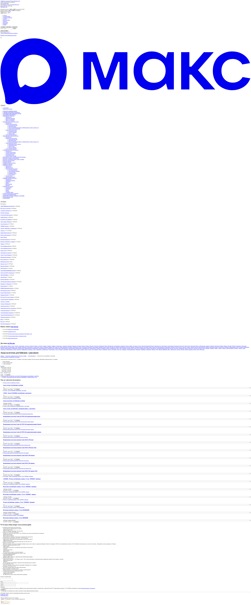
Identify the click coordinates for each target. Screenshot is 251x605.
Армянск (54, 346)
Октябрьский (113, 348)
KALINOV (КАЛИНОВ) (6, 219)
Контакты (5, 23)
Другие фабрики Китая (6, 246)
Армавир (49, 346)
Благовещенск (117, 346)
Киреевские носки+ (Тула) (6, 261)
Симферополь (24, 349)
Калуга (81, 347)
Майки (7, 182)
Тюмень (96, 349)
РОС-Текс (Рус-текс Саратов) (7, 297)
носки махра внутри (12, 125)
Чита (157, 349)
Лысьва (192, 347)
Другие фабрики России (6, 248)
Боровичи (123, 346)
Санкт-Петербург (229, 348)
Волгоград (181, 346)
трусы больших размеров (14, 171)
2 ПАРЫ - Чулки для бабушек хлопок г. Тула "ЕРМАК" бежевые (22, 479)
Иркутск (57, 347)
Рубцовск (207, 348)
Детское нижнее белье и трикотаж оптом (17, 336)
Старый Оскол (45, 349)
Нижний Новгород (43, 348)
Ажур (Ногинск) (4, 224)
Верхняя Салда (158, 346)
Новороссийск (71, 348)
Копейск (133, 347)
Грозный (229, 346)
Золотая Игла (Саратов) (6, 252)
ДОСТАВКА (8, 27)
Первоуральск (143, 348)
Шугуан (2, 321)
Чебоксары (138, 349)
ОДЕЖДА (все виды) (8, 186)
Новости (5, 21)
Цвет (4, 361)
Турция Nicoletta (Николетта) (7, 315)
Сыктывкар (65, 349)
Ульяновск (105, 349)
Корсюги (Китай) (4, 266)
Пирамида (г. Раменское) (6, 283)
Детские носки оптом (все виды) (11, 150)
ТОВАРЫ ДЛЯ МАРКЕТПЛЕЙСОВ (11, 112)
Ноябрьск (104, 348)
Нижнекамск (35, 348)
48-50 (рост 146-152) (6, 367)
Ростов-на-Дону (201, 348)
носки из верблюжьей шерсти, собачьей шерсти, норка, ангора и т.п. (23, 127)
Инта (54, 347)
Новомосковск (64, 348)
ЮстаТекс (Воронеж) (5, 323)
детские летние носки (10, 153)
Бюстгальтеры (9, 184)
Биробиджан (110, 346)
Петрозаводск (153, 348)
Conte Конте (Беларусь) (6, 210)
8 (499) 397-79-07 (6, 5)
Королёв (137, 347)
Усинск (109, 349)
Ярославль (202, 349)
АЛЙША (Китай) (4, 226)
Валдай (143, 346)
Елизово (19, 347)
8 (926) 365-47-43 (15, 4)
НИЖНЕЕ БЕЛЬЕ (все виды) (10, 178)
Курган (177, 347)
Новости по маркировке (13, 329)
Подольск (176, 348)
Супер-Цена (6, 107)
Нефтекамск (15, 348)
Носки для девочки (10, 120)
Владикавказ (171, 346)
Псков (186, 348)
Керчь (104, 347)
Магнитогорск (202, 347)
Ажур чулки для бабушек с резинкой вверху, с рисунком (19, 408)
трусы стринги (11, 174)
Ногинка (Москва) (5, 279)
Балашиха (74, 346)
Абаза (2, 346)
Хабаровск (124, 349)
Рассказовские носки (5, 290)
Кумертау (173, 347)
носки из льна (11, 133)
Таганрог (71, 349)
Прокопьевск (181, 348)
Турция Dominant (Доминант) (7, 312)
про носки (14, 326)
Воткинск (217, 346)
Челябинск (143, 349)
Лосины (7, 191)
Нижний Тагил (51, 348)
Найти (14, 28)
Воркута (208, 346)
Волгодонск (187, 346)
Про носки (5, 22)
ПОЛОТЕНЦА (6, 198)
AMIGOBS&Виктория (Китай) (7, 206)
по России (11, 343)
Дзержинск (238, 346)
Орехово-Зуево (130, 348)
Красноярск (167, 347)
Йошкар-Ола (66, 347)
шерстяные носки (12, 126)
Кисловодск (112, 347)
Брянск (130, 346)
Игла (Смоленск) (4, 259)
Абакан (5, 346)
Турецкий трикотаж (5, 310)
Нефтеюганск (21, 348)
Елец (16, 347)
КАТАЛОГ (3, 105)
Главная (5, 15)
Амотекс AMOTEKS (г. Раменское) (8, 228)
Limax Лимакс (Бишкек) (6, 221)
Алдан (12, 346)
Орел (120, 348)
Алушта (16, 346)
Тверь (78, 349)
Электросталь (173, 349)
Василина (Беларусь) (5, 239)
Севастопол (3, 349)
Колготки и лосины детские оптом (11, 158)
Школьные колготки (10, 118)
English (4, 24)
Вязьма (225, 346)
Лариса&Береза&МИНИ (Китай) (8, 270)
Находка (2, 348)
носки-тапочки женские (11, 148)
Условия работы (6, 16)
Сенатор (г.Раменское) (5, 303)
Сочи (34, 349)
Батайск (87, 346)
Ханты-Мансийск (131, 349)
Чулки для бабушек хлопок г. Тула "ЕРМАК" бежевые (19, 502)
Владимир (176, 346)
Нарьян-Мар (246, 347)
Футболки (8, 181)
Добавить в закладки (5, 1)
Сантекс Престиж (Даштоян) (7, 299)
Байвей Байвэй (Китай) (6, 232)
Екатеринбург (11, 347)
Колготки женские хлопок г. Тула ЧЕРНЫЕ (15, 517)
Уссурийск (114, 349)
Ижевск (50, 347)
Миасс (216, 347)
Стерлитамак (52, 349)
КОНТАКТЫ (14, 27)
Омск (117, 348)
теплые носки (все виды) (11, 124)
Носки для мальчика (10, 119)
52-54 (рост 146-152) (6, 368)
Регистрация (3, 3)
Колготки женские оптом (8, 160)
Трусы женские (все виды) (12, 168)
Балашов (79, 346)
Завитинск (24, 347)
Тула (93, 349)
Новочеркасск (93, 348)
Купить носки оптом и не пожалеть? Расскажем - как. (20, 333)
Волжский (193, 346)
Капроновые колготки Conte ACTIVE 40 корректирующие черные (22, 432)
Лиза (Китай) (3, 277)
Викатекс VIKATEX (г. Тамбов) (8, 241)
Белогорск (96, 346)
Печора (171, 348)
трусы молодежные (12, 170)
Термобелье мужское (10, 180)
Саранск (236, 348)
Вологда (197, 346)
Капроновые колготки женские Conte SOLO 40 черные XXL (20, 471)
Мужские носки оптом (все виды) (11, 121)
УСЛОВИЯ (3, 27)
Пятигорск (190, 348)
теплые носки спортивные (14, 128)
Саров (243, 348)
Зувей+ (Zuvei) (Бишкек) (6, 255)
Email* (2, 583)
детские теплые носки (11, 152)
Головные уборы (9, 192)
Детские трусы (9, 175)
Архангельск (59, 346)
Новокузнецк (58, 348)
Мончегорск (221, 347)
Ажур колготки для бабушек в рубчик (14, 401)
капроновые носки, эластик (14, 144)
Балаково (70, 346)
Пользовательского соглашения (88, 588)
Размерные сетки (12, 331)
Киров (108, 347)
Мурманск (227, 347)
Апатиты (40, 346)
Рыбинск (212, 348)
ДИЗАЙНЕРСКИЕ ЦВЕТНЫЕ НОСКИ (12, 113)
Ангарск (27, 346)
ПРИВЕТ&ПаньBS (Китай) (7, 288)
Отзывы (5, 18)
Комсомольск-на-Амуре (125, 347)
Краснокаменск (161, 347)
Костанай (141, 347)
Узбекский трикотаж (5, 317)
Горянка (2, 243)
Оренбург (124, 348)
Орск (135, 348)
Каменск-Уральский (87, 347)
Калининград (76, 347)
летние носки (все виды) (11, 130)
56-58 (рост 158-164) (6, 370)
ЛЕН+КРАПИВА (4, 275)
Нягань (107, 348)
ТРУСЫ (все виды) (8, 165)
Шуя (169, 349)
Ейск (7, 347)
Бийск (106, 346)
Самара (223, 348)
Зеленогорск (30, 347)
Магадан (196, 347)
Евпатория (244, 346)
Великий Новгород (149, 346)
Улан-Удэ (100, 349)
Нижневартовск (28, 348)
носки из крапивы (12, 132)
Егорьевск (3, 347)
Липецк (184, 347)
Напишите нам (4, 7)
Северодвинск (9, 349)
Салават (220, 348)
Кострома (146, 347)
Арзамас (45, 346)
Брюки (7, 190)
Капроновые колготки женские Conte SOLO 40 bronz (18, 439)
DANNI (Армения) (5, 212)
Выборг (221, 346)
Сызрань (61, 349)
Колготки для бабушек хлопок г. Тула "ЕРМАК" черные (19, 494)
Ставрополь (38, 349)
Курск (180, 347)
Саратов (240, 348)
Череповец (148, 349)
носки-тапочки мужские (11, 134)
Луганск (188, 347)
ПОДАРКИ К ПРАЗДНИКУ (9, 114)
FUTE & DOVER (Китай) (6, 215)
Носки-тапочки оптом (8, 197)
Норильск (99, 348)
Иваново (46, 347)
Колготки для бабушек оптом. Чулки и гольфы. (13, 159)
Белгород (92, 346)
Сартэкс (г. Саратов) (5, 301)
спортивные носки (12, 131)
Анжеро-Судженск (33, 346)
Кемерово (101, 347)
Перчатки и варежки (7, 164)
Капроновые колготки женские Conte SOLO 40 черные (19, 463)
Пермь (148, 348)
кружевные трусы (12, 173)
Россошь (195, 348)
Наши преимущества (12, 338)
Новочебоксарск (85, 348)
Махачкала (212, 347)
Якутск (195, 349)
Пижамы (8, 185)
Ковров (117, 347)
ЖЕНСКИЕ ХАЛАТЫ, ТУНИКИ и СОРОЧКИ (13, 195)
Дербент (234, 346)
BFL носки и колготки (6, 208)
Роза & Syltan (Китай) (5, 292)
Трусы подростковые (10, 177)
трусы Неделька (11, 172)
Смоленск (30, 349)
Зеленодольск (36, 347)
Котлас (150, 347)
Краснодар (154, 347)
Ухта (120, 349)
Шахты (160, 349)
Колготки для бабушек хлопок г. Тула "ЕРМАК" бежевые (19, 486)
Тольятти (82, 349)
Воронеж (213, 346)
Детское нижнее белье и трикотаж (10, 193)
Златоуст (42, 347)
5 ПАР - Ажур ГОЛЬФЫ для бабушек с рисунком (17, 393)
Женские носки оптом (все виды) (11, 135)
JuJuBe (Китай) (4, 217)
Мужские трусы (9, 167)
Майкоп (207, 347)
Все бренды (3, 201)
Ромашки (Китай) (4, 295)
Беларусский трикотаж (6, 235)
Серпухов (18, 349)
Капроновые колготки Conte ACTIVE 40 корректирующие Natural (22, 424)
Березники (101, 346)
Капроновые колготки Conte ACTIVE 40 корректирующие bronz (21, 416)
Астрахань (64, 346)
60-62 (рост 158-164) (6, 371)
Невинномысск (8, 348)
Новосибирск (78, 348)
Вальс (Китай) (4, 237)
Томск (86, 349)
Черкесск (154, 349)
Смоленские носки (5, 306)
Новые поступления (7, 109)
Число (2, 585)
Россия (9, 11)
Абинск (9, 346)
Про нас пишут (6, 20)
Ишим (61, 347)
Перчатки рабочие (7, 161)
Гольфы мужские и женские (9, 162)
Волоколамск (203, 346)
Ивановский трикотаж (6, 257)
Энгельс (182, 349)
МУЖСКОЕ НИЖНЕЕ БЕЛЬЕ (10, 111)
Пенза (138, 348)
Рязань (216, 348)
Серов (14, 349)
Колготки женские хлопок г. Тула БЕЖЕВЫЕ (16, 510)
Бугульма (135, 346)
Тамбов (75, 349)
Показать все (9, 117)
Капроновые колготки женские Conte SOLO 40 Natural (19, 455)
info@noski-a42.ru (4, 595)
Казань (70, 347)
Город (2, 584)
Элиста (178, 349)
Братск (127, 346)
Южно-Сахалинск (189, 349)
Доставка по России (7, 17)
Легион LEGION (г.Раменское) (7, 272)
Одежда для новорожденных (9, 194)
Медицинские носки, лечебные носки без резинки (14, 157)
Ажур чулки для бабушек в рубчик (13, 385)
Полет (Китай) (4, 286)
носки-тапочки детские (11, 155)
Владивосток (165, 346)
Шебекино (164, 349)
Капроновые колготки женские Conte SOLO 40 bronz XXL (19, 447)
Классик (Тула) (4, 263)
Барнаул (83, 346)
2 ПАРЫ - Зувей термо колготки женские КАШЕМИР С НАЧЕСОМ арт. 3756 (19, 377)
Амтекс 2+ (3, 230)
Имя (2, 581)
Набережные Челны (234, 347)
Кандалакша (95, 347)
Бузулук (139, 346)
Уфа (118, 349)
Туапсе (89, 349)
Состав (4, 362)
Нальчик (241, 347)
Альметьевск (22, 346)
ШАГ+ (2, 319)
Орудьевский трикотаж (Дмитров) (8, 281)
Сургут (56, 349)
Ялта (198, 349)
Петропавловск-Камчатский (163, 348)
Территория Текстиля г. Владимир (8, 308)
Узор (4, 363)
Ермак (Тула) (3, 250)
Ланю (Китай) (4, 268)
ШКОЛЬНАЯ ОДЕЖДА (9, 115)
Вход (7, 3)
